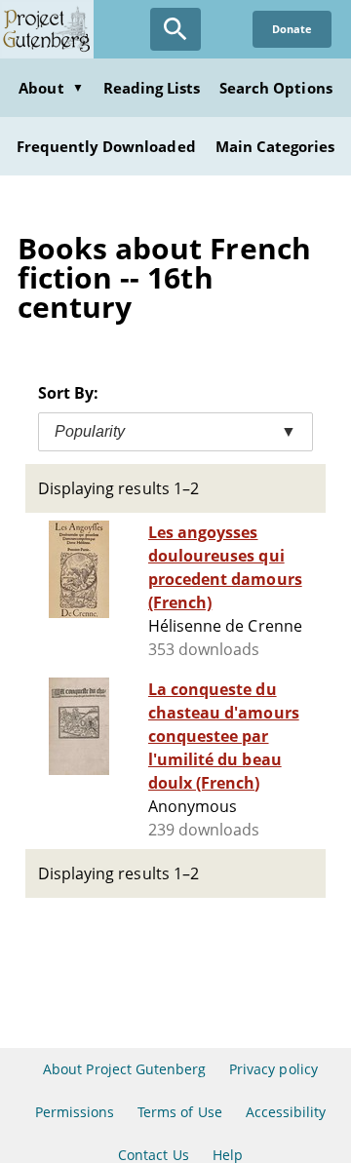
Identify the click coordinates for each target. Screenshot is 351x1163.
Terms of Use (179, 1112)
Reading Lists (152, 87)
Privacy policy (273, 1069)
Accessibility (286, 1112)
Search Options (275, 87)
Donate (292, 28)
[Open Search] (175, 29)
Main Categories (275, 146)
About (51, 87)
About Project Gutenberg (124, 1069)
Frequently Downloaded (106, 146)
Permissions (74, 1112)
